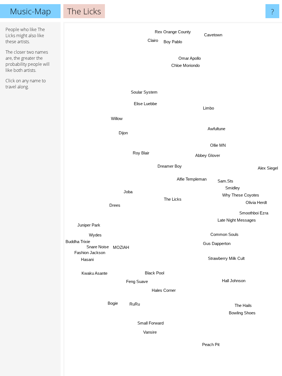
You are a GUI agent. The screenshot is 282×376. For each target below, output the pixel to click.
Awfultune (217, 129)
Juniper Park (88, 226)
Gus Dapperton (216, 243)
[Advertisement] (30, 178)
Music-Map (30, 11)
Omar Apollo (190, 57)
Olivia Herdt (256, 202)
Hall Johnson (233, 280)
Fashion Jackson (89, 252)
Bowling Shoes (242, 312)
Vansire (149, 331)
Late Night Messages (237, 220)
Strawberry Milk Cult (226, 258)
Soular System (144, 92)
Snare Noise (98, 247)
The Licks (172, 199)
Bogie (112, 303)
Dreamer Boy (170, 166)
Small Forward (150, 322)
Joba (128, 191)
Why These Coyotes (240, 195)
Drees (114, 205)
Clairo (153, 40)
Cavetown (214, 34)
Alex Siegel (267, 168)
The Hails (243, 305)
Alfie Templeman (192, 179)
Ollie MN (218, 145)
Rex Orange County (172, 32)
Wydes (95, 235)
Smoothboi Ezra (253, 213)
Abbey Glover (208, 155)
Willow (117, 118)
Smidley (232, 188)
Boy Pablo (173, 42)
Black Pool (154, 272)
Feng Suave (136, 281)
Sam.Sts (225, 181)
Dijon (123, 132)
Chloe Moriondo (186, 65)
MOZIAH (121, 248)
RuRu (134, 303)
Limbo (208, 108)
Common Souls (224, 234)
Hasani (87, 259)
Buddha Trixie (78, 241)
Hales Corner (163, 290)
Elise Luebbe (145, 103)
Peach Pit (210, 344)
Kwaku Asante (94, 273)
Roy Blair (141, 153)
